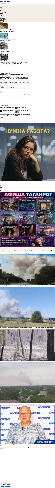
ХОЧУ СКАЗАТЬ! (2, 17)
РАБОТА (4, 18)
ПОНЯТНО (5, 486)
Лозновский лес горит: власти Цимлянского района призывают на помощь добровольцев (9, 403)
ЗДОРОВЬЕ (1, 8)
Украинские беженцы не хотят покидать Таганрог (5, 87)
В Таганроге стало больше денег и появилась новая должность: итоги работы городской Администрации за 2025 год (13, 62)
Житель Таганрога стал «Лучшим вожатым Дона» (22, 361)
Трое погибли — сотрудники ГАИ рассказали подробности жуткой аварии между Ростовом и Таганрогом (33, 327)
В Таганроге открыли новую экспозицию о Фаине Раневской (7, 404)
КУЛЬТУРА (1, 10)
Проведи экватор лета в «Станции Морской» (5, 40)
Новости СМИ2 (1, 117)
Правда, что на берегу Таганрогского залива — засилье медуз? (7, 31)
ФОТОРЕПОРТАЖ (2, 16)
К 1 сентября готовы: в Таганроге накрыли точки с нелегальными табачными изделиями (9, 361)
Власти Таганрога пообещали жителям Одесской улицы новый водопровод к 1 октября (38, 404)
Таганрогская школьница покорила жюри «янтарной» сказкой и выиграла (7, 250)
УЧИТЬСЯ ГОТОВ (4, 19)
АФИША (1, 7)
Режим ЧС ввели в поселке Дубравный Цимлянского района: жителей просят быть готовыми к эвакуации (10, 285)
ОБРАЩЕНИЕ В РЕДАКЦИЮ (3, 12)
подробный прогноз (2, 181)
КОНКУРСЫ (1, 9)
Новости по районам (2, 42)
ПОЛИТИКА (1, 13)
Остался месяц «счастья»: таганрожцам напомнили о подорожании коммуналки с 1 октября (42, 250)
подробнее (5, 181)
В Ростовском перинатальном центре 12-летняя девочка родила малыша (21, 404)
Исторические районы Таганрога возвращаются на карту (6, 51)
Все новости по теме (2, 30)
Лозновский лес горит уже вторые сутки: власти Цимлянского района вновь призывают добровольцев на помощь (11, 327)
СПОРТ (1, 15)
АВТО (0, 6)
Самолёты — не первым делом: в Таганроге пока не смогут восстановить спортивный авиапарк (27, 403)
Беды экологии (1, 22)
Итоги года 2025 (2, 53)
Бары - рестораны (4, 21)
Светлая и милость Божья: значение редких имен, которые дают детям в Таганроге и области (24, 250)
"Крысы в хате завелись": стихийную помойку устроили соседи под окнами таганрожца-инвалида (30, 285)
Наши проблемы (2, 52)
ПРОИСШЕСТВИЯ (2, 14)
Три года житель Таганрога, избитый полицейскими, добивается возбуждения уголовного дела (9, 444)
